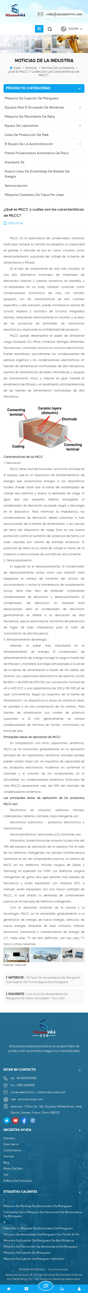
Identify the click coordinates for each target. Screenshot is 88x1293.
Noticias (31, 68)
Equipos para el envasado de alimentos (34, 107)
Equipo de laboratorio (21, 125)
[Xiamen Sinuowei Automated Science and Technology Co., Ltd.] (15, 10)
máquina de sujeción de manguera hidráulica (34, 1259)
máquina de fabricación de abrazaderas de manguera (40, 1246)
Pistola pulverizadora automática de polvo (37, 153)
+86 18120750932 (26, 1078)
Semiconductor (16, 185)
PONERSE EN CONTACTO (45, 1286)
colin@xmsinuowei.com (64, 14)
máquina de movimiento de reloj (30, 116)
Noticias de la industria (57, 68)
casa (17, 68)
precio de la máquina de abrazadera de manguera (38, 1228)
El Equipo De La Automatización (29, 144)
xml (6, 1175)
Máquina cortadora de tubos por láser (34, 195)
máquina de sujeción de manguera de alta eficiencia (39, 1240)
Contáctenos (12, 1150)
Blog (6, 1162)
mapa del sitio (13, 1168)
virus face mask (58, 1269)
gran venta (11, 1144)
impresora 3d (14, 162)
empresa (9, 1138)
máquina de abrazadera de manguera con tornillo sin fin (42, 1234)
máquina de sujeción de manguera (31, 98)
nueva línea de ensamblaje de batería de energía (37, 174)
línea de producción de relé (27, 135)
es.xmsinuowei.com (30, 1099)
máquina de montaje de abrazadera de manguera (38, 1206)
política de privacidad (18, 1181)
